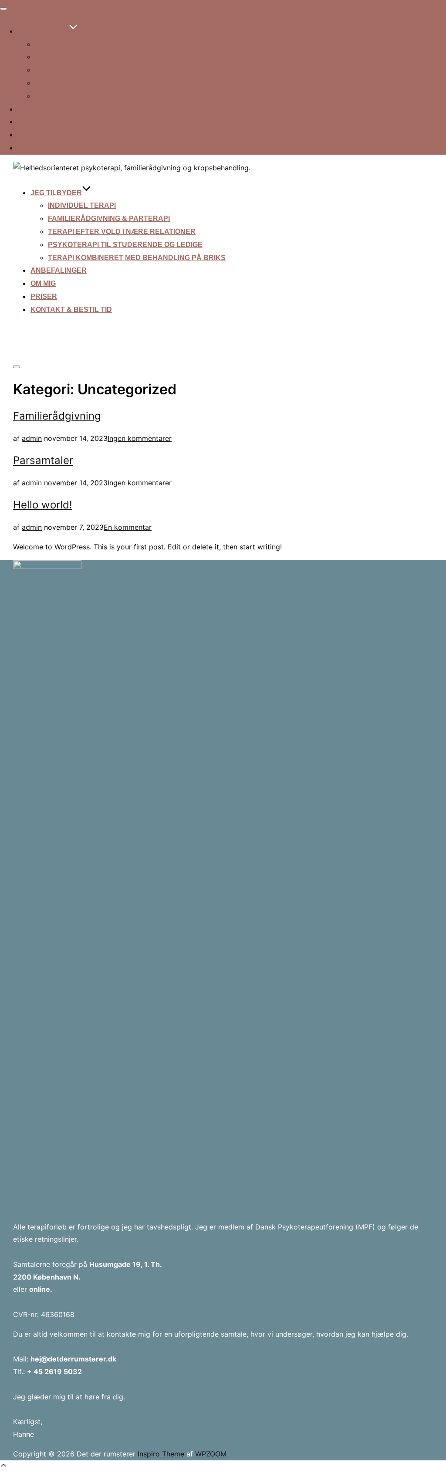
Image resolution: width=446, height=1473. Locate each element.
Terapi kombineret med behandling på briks (124, 96)
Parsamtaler (43, 460)
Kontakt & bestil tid (58, 148)
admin (32, 438)
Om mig (30, 121)
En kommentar (128, 527)
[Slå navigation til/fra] (3, 8)
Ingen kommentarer (140, 438)
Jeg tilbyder (43, 31)
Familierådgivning (57, 416)
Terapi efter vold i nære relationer (108, 70)
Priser (30, 135)
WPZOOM (210, 1453)
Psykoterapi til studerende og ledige (112, 83)
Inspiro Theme (161, 1453)
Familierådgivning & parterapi (96, 57)
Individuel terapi (69, 44)
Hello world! (42, 504)
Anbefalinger (45, 109)
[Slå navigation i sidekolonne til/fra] (16, 367)
